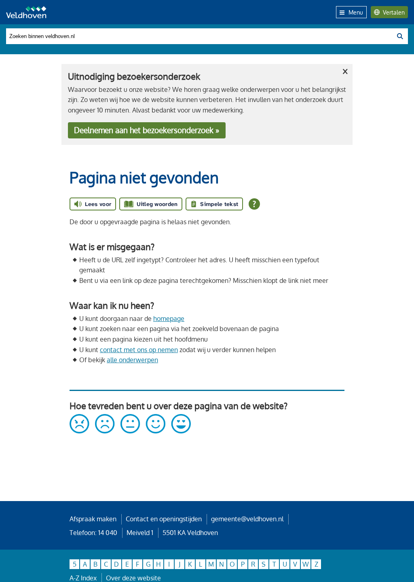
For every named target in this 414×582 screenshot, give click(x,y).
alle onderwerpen (132, 360)
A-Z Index (83, 578)
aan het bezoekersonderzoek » (146, 130)
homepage (168, 318)
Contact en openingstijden (164, 519)
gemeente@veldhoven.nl (247, 519)
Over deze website (133, 578)
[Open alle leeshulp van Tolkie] (254, 204)
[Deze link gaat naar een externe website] (130, 431)
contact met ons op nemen (139, 350)
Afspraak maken (93, 519)
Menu (356, 12)
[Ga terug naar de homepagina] (26, 12)
